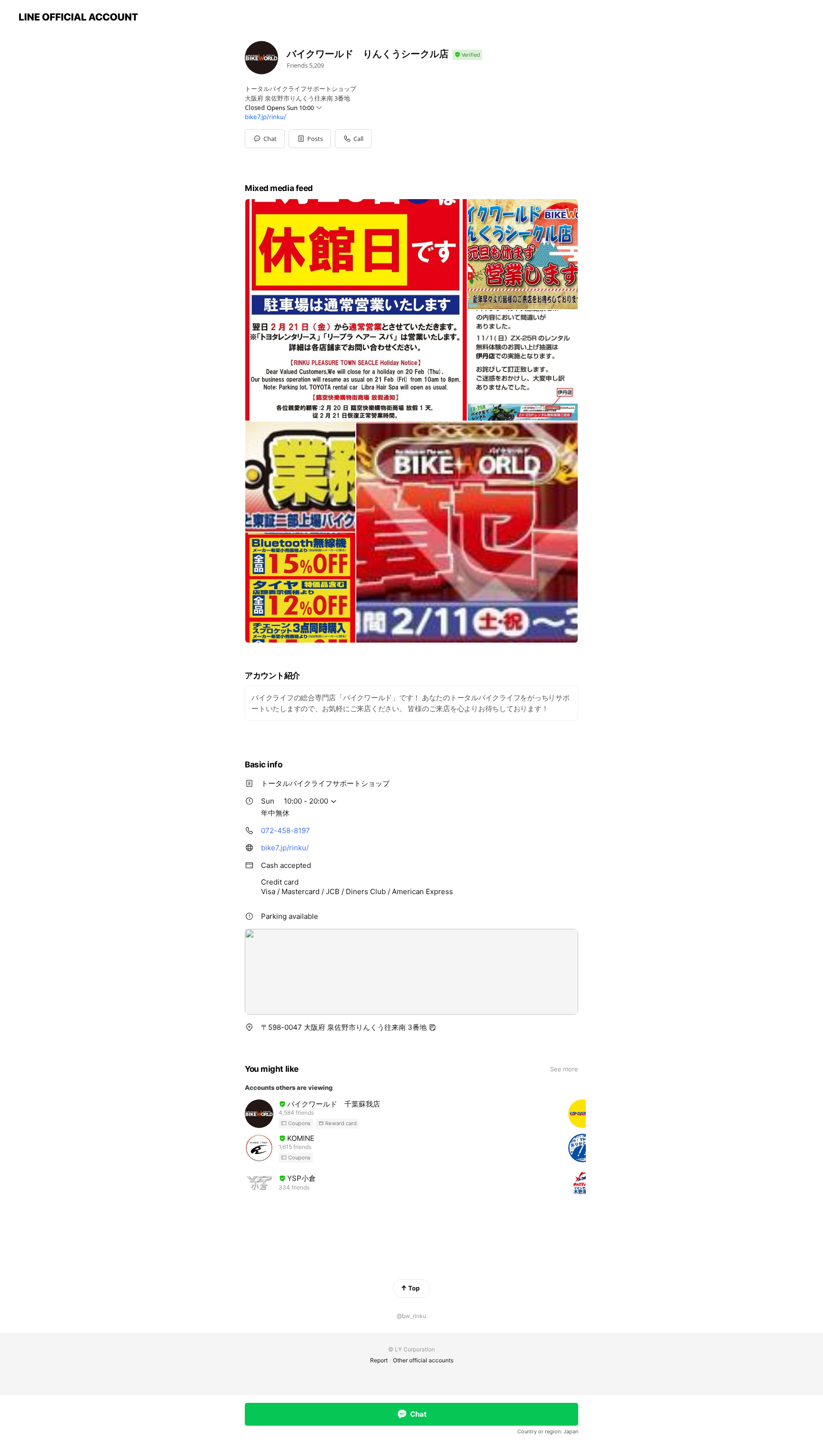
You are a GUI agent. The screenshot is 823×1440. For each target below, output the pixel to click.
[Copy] (432, 1027)
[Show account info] (467, 55)
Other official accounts (423, 1360)
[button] (310, 138)
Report (379, 1360)
